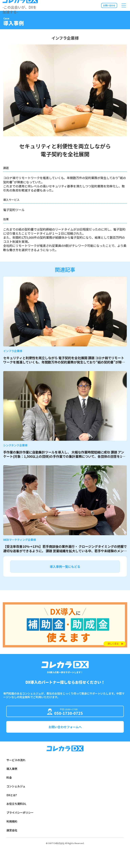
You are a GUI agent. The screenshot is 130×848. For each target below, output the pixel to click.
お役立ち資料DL (16, 804)
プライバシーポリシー (20, 812)
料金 (9, 777)
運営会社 (11, 830)
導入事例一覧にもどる (65, 566)
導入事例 (11, 769)
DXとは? (11, 795)
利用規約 (11, 821)
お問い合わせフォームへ (65, 727)
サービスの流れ (15, 760)
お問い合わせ (109, 5)
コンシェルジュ (15, 786)
